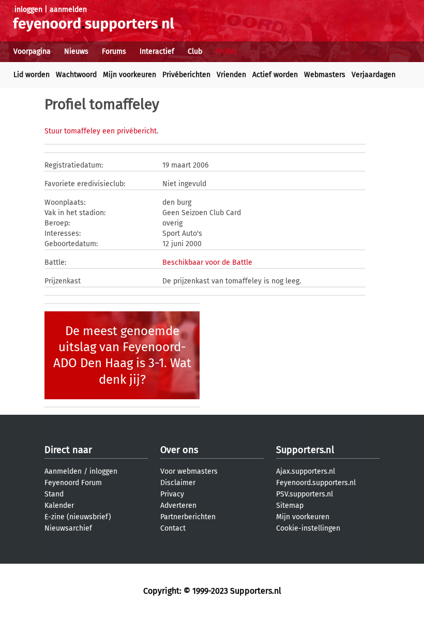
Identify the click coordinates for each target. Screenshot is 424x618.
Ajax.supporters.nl (305, 471)
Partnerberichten (188, 517)
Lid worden (31, 74)
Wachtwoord (76, 74)
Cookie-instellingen (308, 528)
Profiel (226, 51)
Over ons (179, 450)
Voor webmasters (189, 471)
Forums (114, 51)
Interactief (157, 51)
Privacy (172, 494)
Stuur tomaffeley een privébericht (100, 131)
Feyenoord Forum (73, 482)
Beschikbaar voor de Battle (207, 262)
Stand (54, 494)
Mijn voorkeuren (129, 74)
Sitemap (290, 505)
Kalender (59, 505)
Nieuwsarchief (68, 528)
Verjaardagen (374, 74)
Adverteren (178, 505)
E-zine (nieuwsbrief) (77, 517)
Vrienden (231, 74)
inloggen (28, 9)
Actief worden (275, 74)
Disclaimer (177, 482)
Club (195, 51)
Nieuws (76, 51)
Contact (173, 528)
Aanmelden (63, 471)
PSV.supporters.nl (304, 494)
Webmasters (324, 74)
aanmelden (68, 9)
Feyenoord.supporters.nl (316, 482)
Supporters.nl (305, 450)
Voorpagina (32, 51)
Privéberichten (186, 74)
